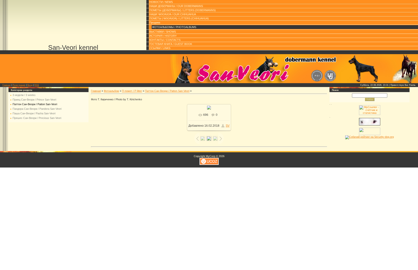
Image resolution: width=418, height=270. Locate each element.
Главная (6, 85)
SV (228, 125)
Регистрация (19, 85)
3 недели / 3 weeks (24, 95)
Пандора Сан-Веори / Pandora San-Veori (37, 108)
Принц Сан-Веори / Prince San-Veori (34, 99)
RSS (36, 85)
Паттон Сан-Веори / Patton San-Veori (35, 104)
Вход (29, 85)
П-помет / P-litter (132, 90)
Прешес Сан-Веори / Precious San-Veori (37, 118)
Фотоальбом (111, 90)
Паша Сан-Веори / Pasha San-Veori (34, 113)
